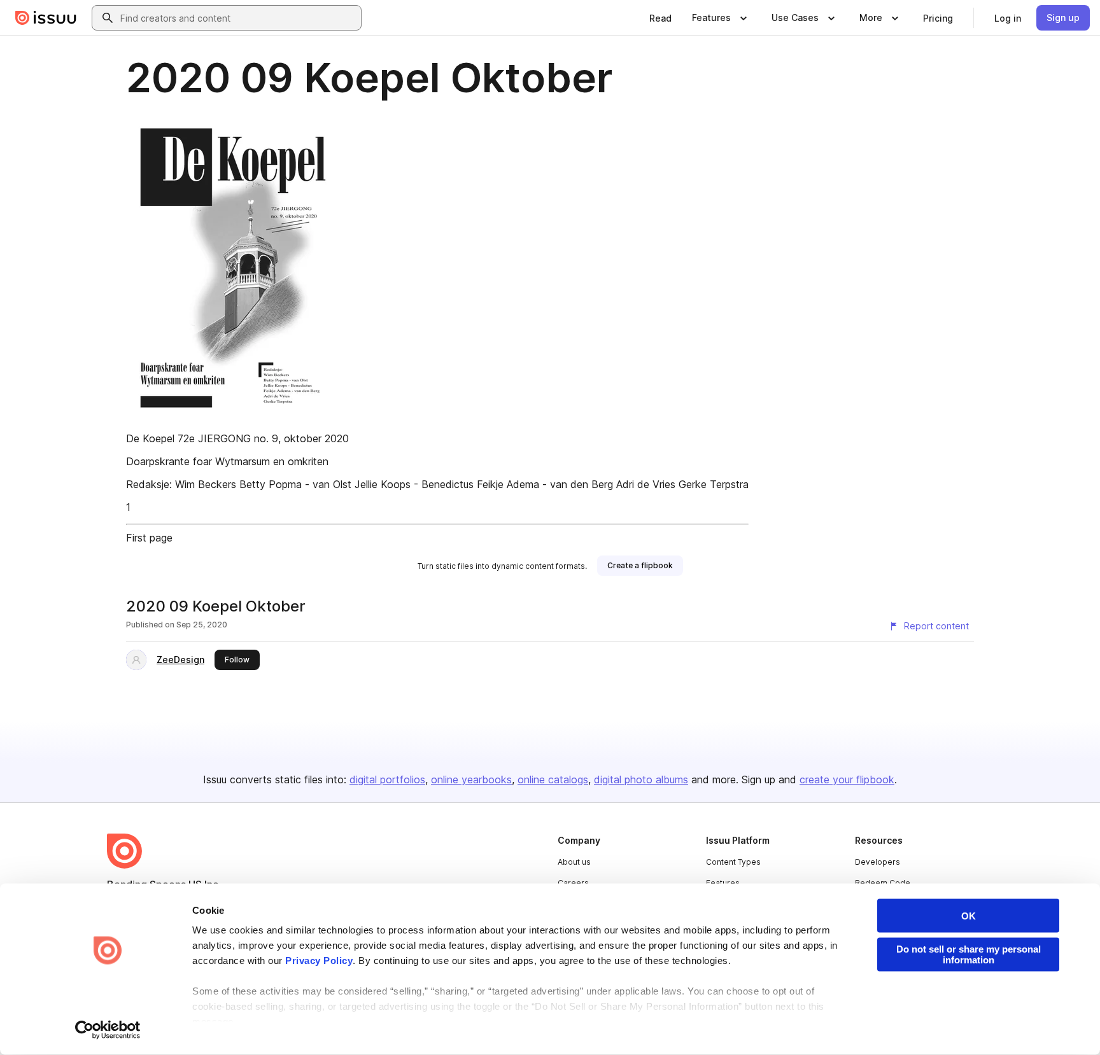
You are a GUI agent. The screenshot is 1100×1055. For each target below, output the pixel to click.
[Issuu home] (45, 18)
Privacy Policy (319, 960)
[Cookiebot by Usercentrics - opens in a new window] (108, 1030)
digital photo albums (641, 779)
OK (968, 916)
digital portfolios (387, 779)
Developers (877, 862)
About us (574, 862)
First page (149, 537)
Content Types (733, 862)
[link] (660, 18)
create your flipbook (847, 779)
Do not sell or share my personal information (968, 954)
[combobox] (238, 18)
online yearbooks (471, 779)
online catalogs (553, 779)
